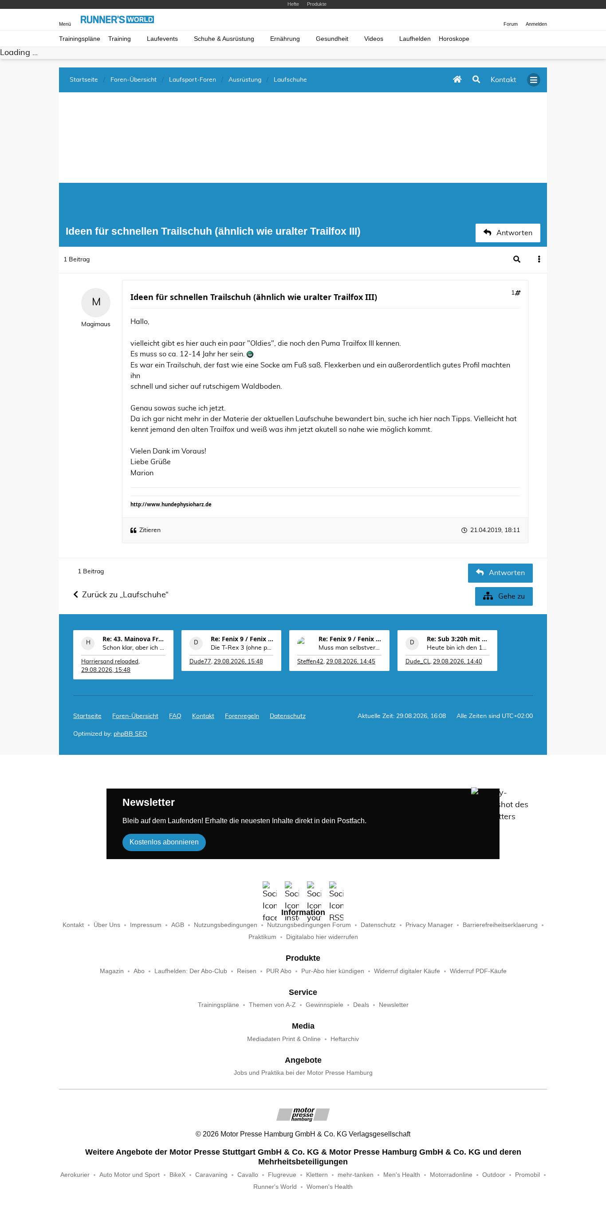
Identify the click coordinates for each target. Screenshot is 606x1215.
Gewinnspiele (324, 1005)
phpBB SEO (130, 734)
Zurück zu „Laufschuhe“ (125, 595)
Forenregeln (242, 716)
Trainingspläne (79, 39)
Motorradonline (451, 1175)
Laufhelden (415, 39)
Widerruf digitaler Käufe (407, 971)
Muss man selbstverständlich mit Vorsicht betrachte (350, 648)
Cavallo (247, 1175)
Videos (373, 39)
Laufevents (162, 39)
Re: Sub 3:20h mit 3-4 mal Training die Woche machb (458, 639)
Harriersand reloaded (109, 662)
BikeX (177, 1175)
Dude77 (200, 662)
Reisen (246, 971)
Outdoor (493, 1175)
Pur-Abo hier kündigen (332, 971)
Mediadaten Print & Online (284, 1039)
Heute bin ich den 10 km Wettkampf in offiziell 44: (458, 648)
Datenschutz (288, 716)
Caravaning (211, 1175)
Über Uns (107, 925)
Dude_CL (417, 662)
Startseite (87, 716)
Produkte (317, 4)
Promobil (527, 1175)
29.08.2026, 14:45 (350, 662)
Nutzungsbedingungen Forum (309, 925)
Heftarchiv (345, 1039)
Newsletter (394, 1005)
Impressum (145, 925)
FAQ (175, 716)
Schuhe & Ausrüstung (224, 39)
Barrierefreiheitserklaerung (500, 925)
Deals (361, 1005)
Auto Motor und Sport (129, 1175)
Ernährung (285, 39)
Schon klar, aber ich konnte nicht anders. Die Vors (133, 648)
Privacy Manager (429, 925)
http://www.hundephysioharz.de (171, 504)
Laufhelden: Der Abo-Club (190, 971)
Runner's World (275, 1186)
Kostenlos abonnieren (164, 842)
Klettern (317, 1175)
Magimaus (95, 324)
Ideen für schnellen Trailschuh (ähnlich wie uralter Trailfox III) (253, 297)
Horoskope (454, 39)
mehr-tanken (356, 1175)
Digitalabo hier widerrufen (322, 937)
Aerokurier (75, 1175)
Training (119, 39)
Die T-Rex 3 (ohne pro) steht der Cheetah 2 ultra (242, 648)
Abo (139, 971)
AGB (177, 925)
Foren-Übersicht (135, 716)
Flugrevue (282, 1175)
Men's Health (401, 1175)
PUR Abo (278, 971)
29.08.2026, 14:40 (457, 662)
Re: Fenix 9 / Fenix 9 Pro (242, 639)
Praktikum (262, 937)
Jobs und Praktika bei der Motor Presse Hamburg (303, 1072)
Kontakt (73, 925)
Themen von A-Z (272, 1005)
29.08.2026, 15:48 (105, 670)
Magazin (112, 971)
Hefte (293, 4)
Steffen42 (310, 662)
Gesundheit (332, 39)
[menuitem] (203, 716)
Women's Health (330, 1186)
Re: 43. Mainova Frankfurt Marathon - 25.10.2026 (133, 639)
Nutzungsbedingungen (225, 925)
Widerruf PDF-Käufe (478, 971)
